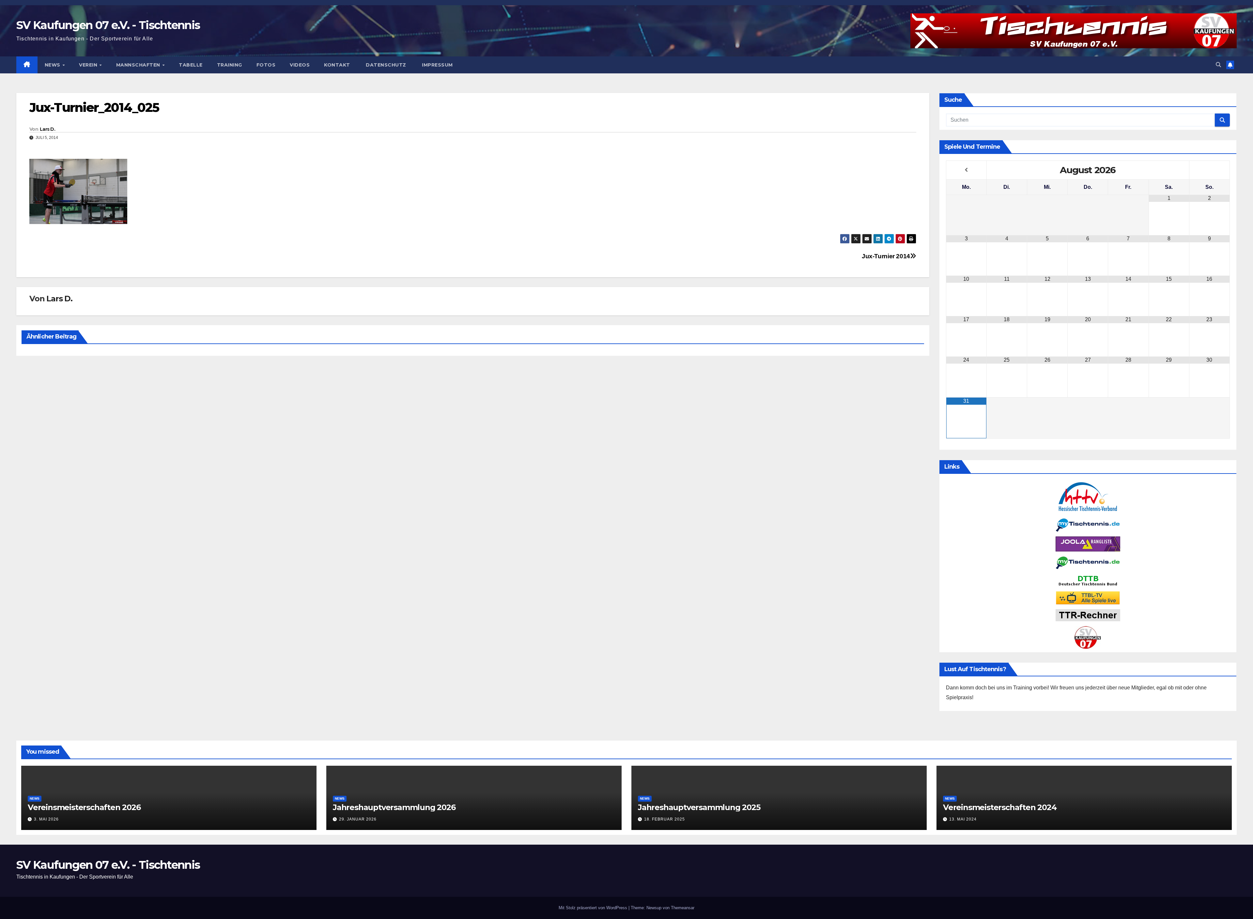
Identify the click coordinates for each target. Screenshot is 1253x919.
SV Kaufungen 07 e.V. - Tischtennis (108, 25)
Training (229, 65)
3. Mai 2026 (46, 819)
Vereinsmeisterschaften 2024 (1000, 807)
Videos (300, 65)
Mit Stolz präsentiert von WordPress (593, 907)
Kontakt (337, 65)
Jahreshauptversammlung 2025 (699, 807)
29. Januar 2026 (358, 819)
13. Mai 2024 (963, 819)
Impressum (437, 65)
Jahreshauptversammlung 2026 (394, 807)
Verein (89, 65)
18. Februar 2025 (664, 819)
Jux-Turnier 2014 (886, 256)
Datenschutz (385, 65)
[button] (1218, 65)
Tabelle (191, 65)
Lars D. (47, 129)
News (53, 65)
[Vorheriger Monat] (966, 170)
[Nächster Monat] (1209, 170)
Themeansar (682, 907)
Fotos (266, 65)
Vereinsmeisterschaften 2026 (84, 807)
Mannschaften (139, 65)
